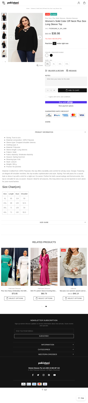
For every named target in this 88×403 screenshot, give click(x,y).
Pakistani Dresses (13, 3)
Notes (47, 75)
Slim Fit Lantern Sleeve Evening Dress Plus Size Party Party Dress (44, 291)
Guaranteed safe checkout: (57, 111)
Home (27, 8)
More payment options (66, 106)
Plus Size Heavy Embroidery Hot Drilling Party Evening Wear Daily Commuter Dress (14, 291)
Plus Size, (48, 18)
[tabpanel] (14, 276)
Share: (48, 122)
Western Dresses (72, 18)
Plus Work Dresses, (59, 18)
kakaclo (73, 288)
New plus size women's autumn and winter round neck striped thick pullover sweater (73, 291)
